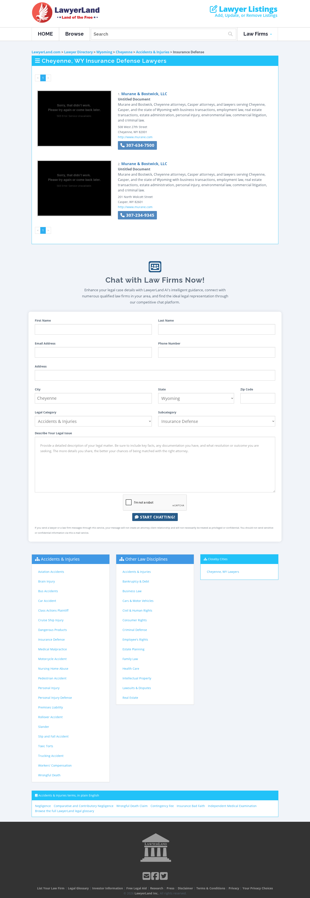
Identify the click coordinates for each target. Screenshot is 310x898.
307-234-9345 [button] (139, 215)
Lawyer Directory (78, 52)
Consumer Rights (135, 620)
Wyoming (104, 52)
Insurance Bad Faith (191, 806)
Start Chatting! (157, 517)
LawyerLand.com (46, 52)
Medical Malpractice (52, 649)
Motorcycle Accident (52, 659)
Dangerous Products (52, 630)
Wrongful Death (49, 775)
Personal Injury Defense (55, 698)
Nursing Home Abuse (53, 669)
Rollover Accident (50, 717)
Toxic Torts (45, 746)
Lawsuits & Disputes (137, 688)
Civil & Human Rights (137, 610)
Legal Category (45, 412)
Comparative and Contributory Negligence (83, 806)
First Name (43, 320)
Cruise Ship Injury (50, 620)
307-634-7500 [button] (139, 145)
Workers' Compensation (55, 765)
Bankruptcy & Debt (136, 581)
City (37, 389)
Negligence (43, 806)
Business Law (132, 591)
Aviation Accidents (51, 572)
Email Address (45, 343)
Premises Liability (50, 707)
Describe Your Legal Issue (53, 433)
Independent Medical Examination (232, 806)
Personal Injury (48, 688)
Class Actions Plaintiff (53, 610)
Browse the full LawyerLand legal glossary (64, 811)
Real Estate (130, 698)
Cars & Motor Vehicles (138, 601)
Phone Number (169, 343)
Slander (43, 727)
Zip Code (246, 389)
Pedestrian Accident (52, 678)
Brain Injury (46, 581)
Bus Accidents (48, 591)
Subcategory (167, 412)
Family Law (130, 659)
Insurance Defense (51, 639)
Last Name (166, 320)
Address (41, 366)
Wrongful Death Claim (132, 806)
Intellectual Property (137, 678)
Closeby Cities (218, 559)
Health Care (131, 669)
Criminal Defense (135, 630)
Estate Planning (133, 649)
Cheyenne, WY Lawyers (223, 572)
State (162, 389)
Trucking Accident (50, 756)
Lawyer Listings (247, 9)
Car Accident (47, 601)
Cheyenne (124, 52)
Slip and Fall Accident (53, 736)
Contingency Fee (162, 806)
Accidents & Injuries (152, 52)
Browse (74, 34)
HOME (45, 34)
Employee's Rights (135, 639)
